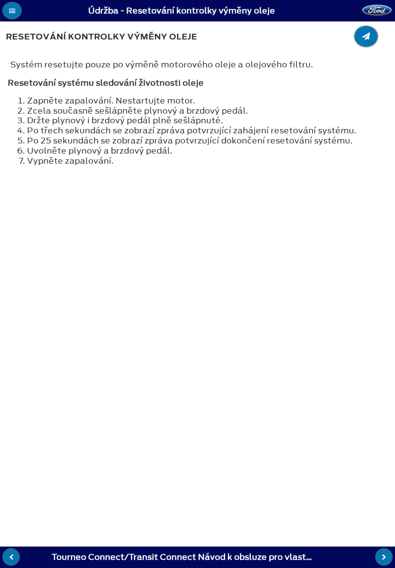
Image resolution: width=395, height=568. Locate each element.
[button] (12, 10)
